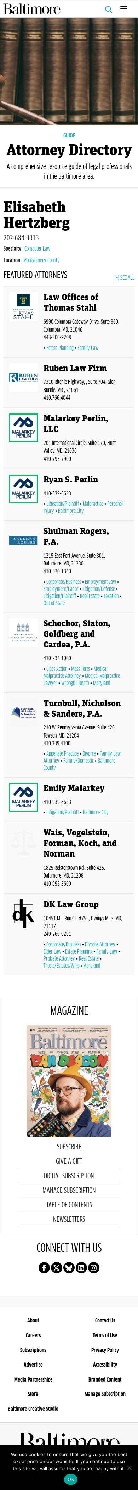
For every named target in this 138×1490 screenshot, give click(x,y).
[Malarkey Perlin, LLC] (23, 439)
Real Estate (90, 596)
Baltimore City (71, 511)
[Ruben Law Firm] (23, 384)
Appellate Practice (62, 754)
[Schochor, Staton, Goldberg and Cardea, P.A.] (23, 654)
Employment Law (100, 582)
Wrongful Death (75, 683)
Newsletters (69, 1219)
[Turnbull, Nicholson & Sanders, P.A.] (23, 736)
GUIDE (69, 136)
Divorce (89, 754)
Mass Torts (80, 669)
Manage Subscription (69, 1190)
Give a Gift (69, 1161)
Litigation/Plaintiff (62, 504)
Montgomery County (41, 260)
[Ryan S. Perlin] (23, 496)
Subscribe (69, 1147)
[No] (129, 1467)
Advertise (33, 1365)
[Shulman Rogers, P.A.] (23, 568)
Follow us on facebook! (44, 1267)
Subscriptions (33, 1350)
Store (33, 1394)
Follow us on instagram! (93, 1267)
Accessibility (105, 1365)
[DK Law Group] (23, 935)
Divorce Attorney (100, 945)
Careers (33, 1335)
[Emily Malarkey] (23, 801)
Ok (71, 1479)
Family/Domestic (78, 761)
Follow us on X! (56, 1267)
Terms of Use (105, 1335)
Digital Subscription (69, 1176)
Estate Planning (60, 348)
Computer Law (37, 249)
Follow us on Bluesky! (69, 1267)
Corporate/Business (63, 582)
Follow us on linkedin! (81, 1267)
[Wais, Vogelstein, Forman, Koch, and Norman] (23, 859)
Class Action (56, 669)
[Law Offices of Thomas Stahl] (23, 323)
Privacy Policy (105, 1350)
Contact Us (105, 1321)
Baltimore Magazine (66, 8)
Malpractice (93, 504)
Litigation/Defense (98, 589)
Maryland (101, 683)
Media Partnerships (33, 1380)
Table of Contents (69, 1205)
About (33, 1321)
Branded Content (104, 1380)
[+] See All (124, 278)
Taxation (111, 596)
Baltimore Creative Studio (33, 1409)
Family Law (87, 348)
